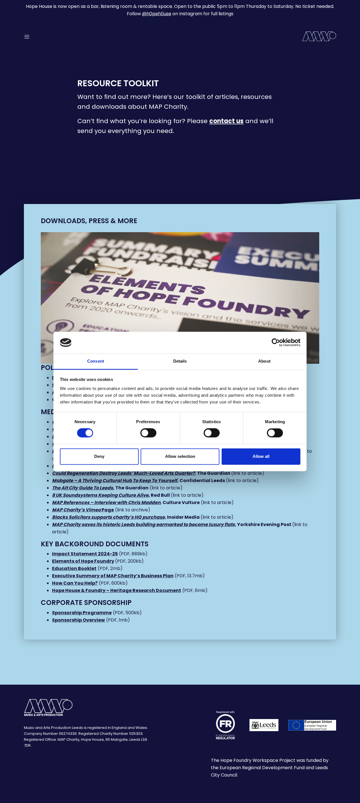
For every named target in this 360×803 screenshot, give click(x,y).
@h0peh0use (156, 13)
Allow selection (180, 456)
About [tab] (264, 361)
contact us (226, 121)
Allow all (261, 456)
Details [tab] (180, 361)
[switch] (148, 433)
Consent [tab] (95, 361)
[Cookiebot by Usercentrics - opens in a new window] (275, 342)
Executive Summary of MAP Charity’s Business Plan (113, 576)
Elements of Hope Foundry (83, 561)
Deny (99, 456)
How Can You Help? (75, 583)
